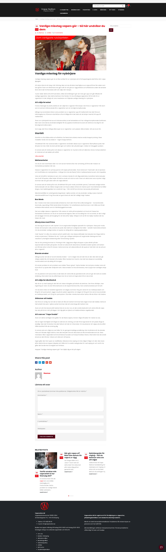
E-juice (95, 10)
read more (43, 472)
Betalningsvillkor (43, 540)
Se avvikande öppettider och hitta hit (58, 530)
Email (50, 362)
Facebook (36, 362)
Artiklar (49, 33)
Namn (40, 414)
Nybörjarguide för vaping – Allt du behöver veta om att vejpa (72, 456)
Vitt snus (112, 10)
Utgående (121, 10)
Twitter (40, 362)
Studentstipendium (44, 549)
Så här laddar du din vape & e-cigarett (96, 472)
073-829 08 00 (47, 522)
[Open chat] (161, 547)
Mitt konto (41, 547)
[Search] (122, 5)
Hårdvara (103, 10)
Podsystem (86, 10)
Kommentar (42, 395)
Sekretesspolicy (42, 543)
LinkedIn (43, 362)
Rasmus (41, 33)
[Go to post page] (95, 459)
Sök (111, 30)
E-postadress (43, 421)
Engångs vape (75, 10)
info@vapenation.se (49, 524)
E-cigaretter (64, 10)
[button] (68, 496)
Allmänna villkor (42, 538)
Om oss (40, 534)
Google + (47, 362)
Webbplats (41, 429)
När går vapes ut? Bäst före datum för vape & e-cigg (48, 455)
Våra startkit (39, 156)
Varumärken (64, 13)
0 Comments (58, 33)
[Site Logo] (45, 10)
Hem (36, 19)
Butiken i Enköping (43, 536)
